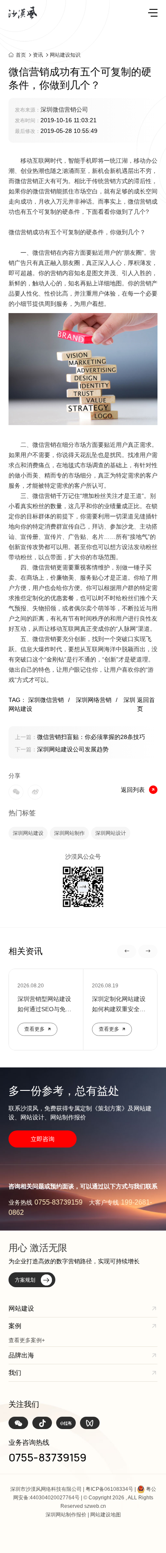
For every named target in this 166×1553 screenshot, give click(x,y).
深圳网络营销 (96, 699)
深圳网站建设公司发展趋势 (62, 749)
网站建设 (21, 1308)
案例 (15, 1325)
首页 (21, 55)
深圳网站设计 (110, 833)
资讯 (38, 55)
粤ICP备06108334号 (109, 1489)
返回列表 (133, 789)
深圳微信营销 (49, 699)
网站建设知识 (65, 55)
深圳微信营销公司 (64, 109)
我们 (15, 1372)
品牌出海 (21, 1355)
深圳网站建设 (28, 833)
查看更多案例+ (27, 1340)
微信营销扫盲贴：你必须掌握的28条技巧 (80, 736)
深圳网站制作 (69, 833)
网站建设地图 (105, 1515)
